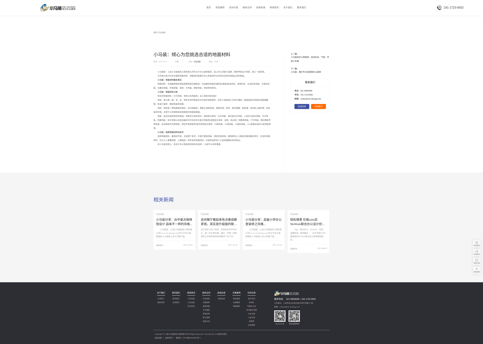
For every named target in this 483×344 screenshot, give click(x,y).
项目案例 (236, 299)
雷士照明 (206, 317)
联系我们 (301, 7)
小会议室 (251, 317)
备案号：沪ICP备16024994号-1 (188, 338)
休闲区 (251, 302)
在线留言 (318, 106)
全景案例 (236, 302)
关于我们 (287, 7)
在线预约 (176, 302)
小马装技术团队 (221, 334)
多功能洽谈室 (251, 310)
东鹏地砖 (206, 302)
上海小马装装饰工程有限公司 (176, 334)
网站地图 (158, 338)
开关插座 (206, 310)
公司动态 (191, 299)
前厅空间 (251, 299)
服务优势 (161, 302)
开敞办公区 (251, 306)
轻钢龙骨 (206, 314)
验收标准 (260, 7)
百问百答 (191, 306)
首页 (208, 7)
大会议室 (251, 314)
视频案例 (236, 306)
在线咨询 (302, 106)
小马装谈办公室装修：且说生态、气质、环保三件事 (310, 59)
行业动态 (162, 32)
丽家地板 (206, 306)
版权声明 (168, 338)
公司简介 (161, 299)
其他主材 (206, 321)
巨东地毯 (206, 299)
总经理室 (251, 325)
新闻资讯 (274, 7)
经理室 (251, 321)
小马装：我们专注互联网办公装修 (306, 72)
